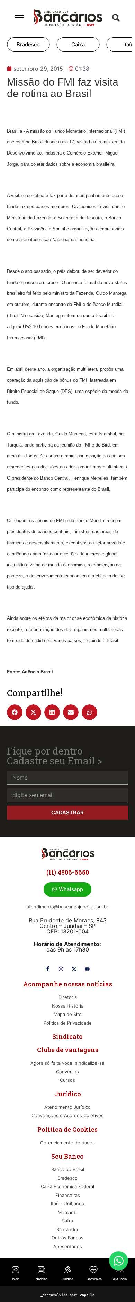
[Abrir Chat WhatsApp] (118, 1260)
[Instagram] (61, 969)
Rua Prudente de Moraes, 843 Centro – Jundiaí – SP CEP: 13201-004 (68, 926)
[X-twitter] (74, 969)
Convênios (94, 1279)
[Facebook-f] (48, 969)
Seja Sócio (119, 1279)
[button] (116, 18)
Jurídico (67, 1279)
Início (15, 1279)
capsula (87, 1295)
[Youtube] (87, 969)
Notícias (41, 1279)
